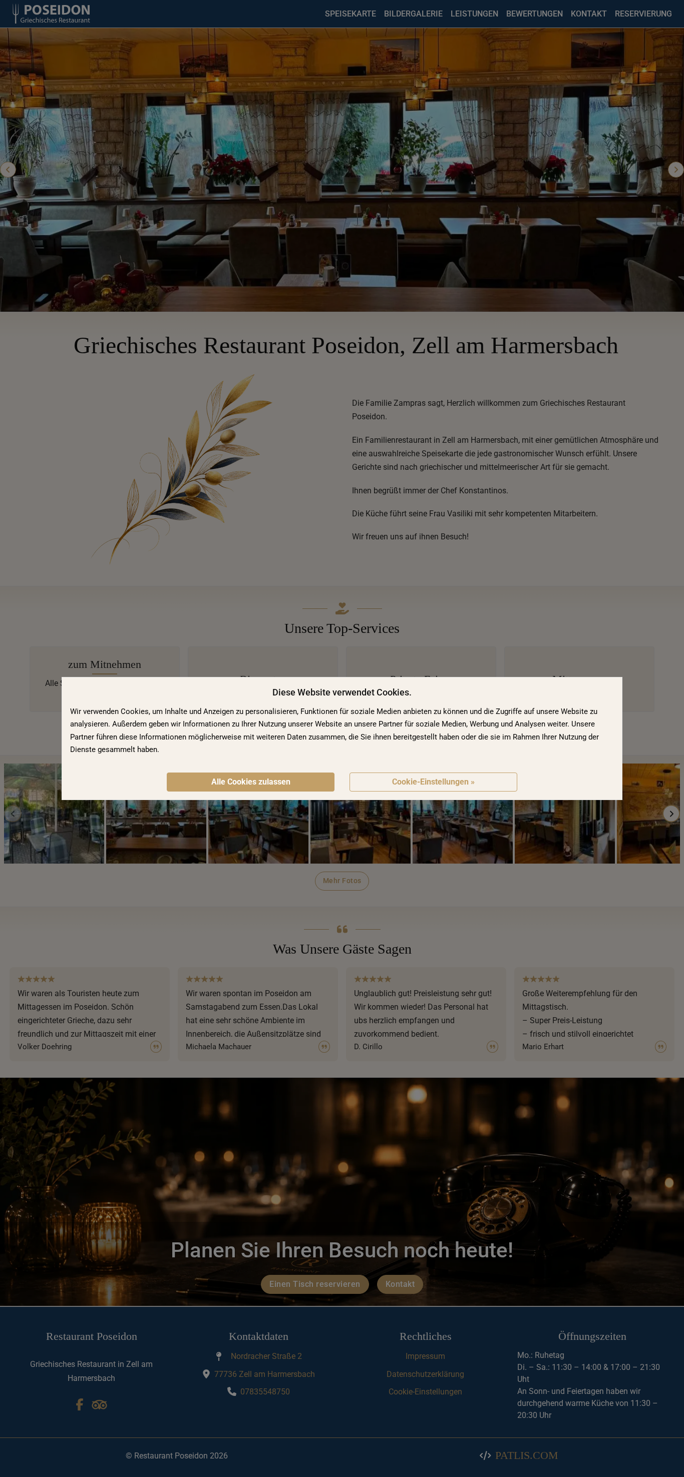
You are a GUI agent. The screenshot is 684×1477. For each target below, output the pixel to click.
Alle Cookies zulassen (250, 782)
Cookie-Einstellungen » (433, 782)
